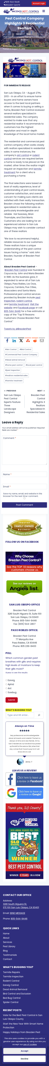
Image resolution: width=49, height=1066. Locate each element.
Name (7, 474)
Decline (24, 1058)
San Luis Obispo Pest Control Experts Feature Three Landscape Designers (12, 402)
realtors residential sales (16, 375)
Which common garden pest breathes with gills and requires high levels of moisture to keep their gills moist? (23, 665)
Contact (7, 959)
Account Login (39, 3)
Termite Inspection (13, 976)
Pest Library (9, 946)
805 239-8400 (28, 646)
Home (6, 933)
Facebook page (26, 307)
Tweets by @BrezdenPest (17, 328)
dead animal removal (15, 360)
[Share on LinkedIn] (14, 341)
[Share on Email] (42, 341)
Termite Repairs (11, 972)
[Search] (39, 715)
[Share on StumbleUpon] (28, 341)
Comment (9, 438)
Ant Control (10, 349)
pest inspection (12, 370)
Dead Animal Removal (15, 989)
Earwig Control (11, 985)
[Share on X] (21, 341)
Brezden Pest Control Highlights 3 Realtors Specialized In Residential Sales (36, 402)
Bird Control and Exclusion (17, 993)
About (6, 937)
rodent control (24, 300)
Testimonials (10, 955)
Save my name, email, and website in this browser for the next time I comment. (22, 494)
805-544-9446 (12, 2)
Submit (11, 699)
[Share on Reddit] (35, 341)
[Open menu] (43, 11)
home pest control (13, 365)
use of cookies (30, 1044)
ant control (23, 155)
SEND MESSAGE (17, 913)
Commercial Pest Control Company (21, 354)
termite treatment (19, 304)
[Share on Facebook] (7, 341)
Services (7, 942)
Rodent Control (11, 980)
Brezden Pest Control (14, 46)
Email (7, 486)
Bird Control (25, 349)
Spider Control (10, 1002)
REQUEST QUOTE (13, 5)
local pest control (34, 365)
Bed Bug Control (11, 997)
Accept (24, 1051)
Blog (5, 950)
